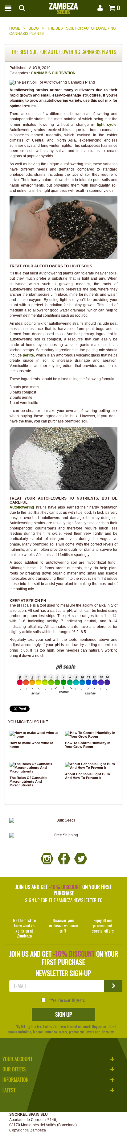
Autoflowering (22, 507)
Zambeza (38, 1130)
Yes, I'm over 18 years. (68, 1000)
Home (14, 28)
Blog (34, 28)
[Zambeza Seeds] (63, 7)
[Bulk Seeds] (63, 820)
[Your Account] (99, 8)
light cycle (107, 124)
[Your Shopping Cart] (110, 8)
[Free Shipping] (63, 835)
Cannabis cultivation (53, 73)
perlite (28, 355)
